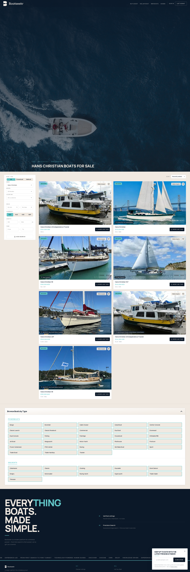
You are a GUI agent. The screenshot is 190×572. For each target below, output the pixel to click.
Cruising (82, 468)
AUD (16, 214)
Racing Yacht (84, 474)
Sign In (171, 3)
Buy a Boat (134, 3)
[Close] (184, 551)
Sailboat (28, 179)
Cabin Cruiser (84, 425)
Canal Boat (118, 425)
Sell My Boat (144, 3)
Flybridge (83, 436)
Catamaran (13, 468)
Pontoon (152, 441)
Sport (151, 447)
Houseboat (118, 436)
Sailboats (12, 462)
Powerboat (19, 179)
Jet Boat (12, 441)
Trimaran (13, 479)
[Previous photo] (41, 203)
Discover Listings (80, 569)
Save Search (20, 236)
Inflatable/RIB (154, 436)
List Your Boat (118, 569)
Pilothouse (118, 441)
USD (23, 214)
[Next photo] (109, 203)
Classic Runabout (50, 430)
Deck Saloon (154, 468)
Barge (12, 425)
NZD (10, 214)
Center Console (155, 425)
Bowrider (48, 425)
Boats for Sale (43, 161)
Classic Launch (14, 430)
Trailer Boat (13, 452)
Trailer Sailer (154, 474)
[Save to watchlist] (108, 184)
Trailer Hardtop (50, 452)
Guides (163, 3)
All (11, 179)
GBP (29, 214)
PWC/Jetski (48, 447)
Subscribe (179, 560)
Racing (82, 447)
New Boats (155, 3)
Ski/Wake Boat (119, 447)
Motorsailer (48, 474)
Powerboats (14, 419)
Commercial (83, 430)
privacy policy (174, 566)
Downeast (153, 430)
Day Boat (118, 430)
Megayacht (48, 441)
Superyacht (118, 474)
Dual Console (14, 436)
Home (33, 161)
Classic (47, 468)
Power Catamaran (16, 447)
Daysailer (118, 468)
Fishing (47, 436)
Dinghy (12, 474)
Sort (168, 176)
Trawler (82, 452)
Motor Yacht (84, 441)
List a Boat (181, 3)
